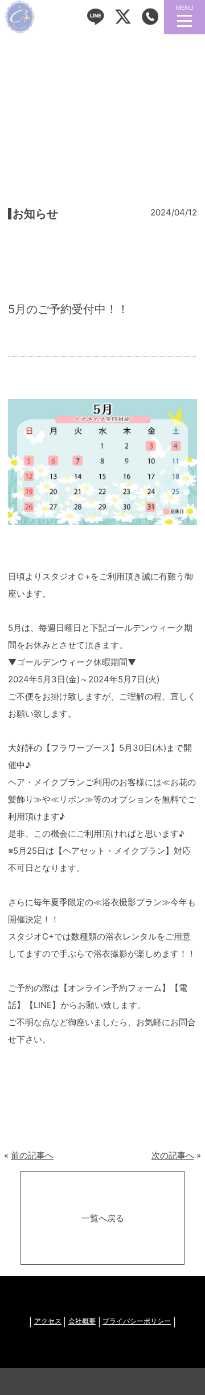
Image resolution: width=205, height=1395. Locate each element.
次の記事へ (172, 1155)
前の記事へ (32, 1155)
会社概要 (82, 1321)
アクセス (48, 1321)
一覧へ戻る (102, 1218)
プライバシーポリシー (136, 1321)
